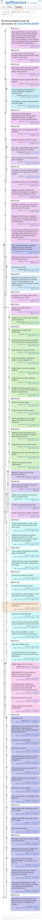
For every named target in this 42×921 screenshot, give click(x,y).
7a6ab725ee (28, 412)
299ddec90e (35, 476)
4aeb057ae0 (35, 742)
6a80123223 (28, 456)
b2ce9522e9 (28, 344)
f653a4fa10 (28, 334)
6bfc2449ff (35, 906)
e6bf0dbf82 (35, 636)
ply (38, 722)
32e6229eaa (35, 772)
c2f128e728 (35, 782)
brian (37, 45)
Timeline (18, 7)
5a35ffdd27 (35, 678)
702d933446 (35, 543)
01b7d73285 (35, 588)
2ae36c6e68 (28, 210)
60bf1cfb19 (28, 489)
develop (36, 47)
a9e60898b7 (28, 224)
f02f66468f (35, 700)
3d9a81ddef (35, 750)
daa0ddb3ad (28, 105)
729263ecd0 (35, 822)
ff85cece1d (35, 626)
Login (40, 1)
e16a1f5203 (35, 608)
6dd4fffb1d (28, 372)
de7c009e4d (35, 567)
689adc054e (35, 529)
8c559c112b (28, 261)
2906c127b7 (28, 362)
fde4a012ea (28, 299)
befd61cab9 (35, 95)
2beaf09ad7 (28, 507)
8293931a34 (28, 134)
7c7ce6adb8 (35, 710)
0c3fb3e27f (28, 83)
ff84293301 (35, 812)
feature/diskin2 (34, 153)
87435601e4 (28, 499)
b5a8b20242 (28, 162)
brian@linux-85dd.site (24, 530)
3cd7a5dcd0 (35, 853)
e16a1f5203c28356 (28, 23)
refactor (36, 271)
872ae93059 (28, 59)
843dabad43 (35, 555)
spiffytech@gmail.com (24, 556)
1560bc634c (28, 382)
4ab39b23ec (35, 577)
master (37, 500)
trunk (34, 253)
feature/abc (35, 323)
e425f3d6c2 (35, 843)
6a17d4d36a (35, 876)
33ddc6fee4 (28, 424)
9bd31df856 (35, 734)
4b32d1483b (28, 352)
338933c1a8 (35, 890)
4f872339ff (28, 121)
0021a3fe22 (28, 142)
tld (38, 668)
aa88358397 (35, 666)
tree (38, 478)
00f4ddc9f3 (35, 865)
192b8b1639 (28, 312)
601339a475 (28, 239)
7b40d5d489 (35, 646)
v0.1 (37, 253)
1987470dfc (35, 616)
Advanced (6, 12)
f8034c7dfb (28, 45)
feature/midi (35, 97)
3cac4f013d (28, 394)
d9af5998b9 (35, 598)
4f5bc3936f (35, 269)
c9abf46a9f (28, 176)
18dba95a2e (28, 446)
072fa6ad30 (28, 184)
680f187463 (28, 73)
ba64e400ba (28, 251)
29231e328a (35, 322)
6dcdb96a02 (35, 762)
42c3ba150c (28, 287)
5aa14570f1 (35, 830)
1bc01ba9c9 (35, 152)
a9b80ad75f (28, 404)
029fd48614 (28, 438)
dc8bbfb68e (35, 790)
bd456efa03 (35, 800)
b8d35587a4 (35, 658)
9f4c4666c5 (28, 515)
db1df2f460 (35, 692)
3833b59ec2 (28, 466)
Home (9, 7)
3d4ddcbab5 (35, 720)
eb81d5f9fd (28, 196)
